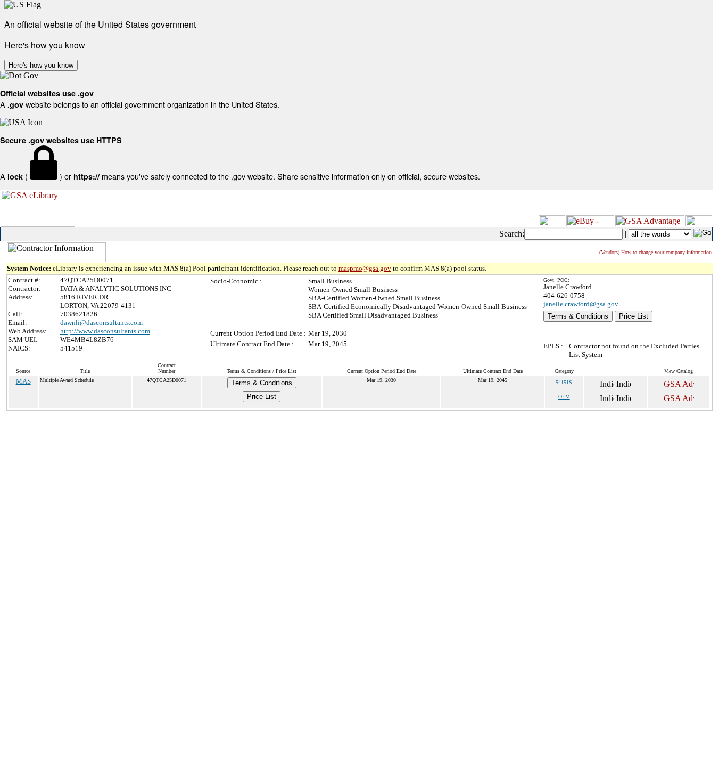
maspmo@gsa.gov (364, 268)
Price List (633, 316)
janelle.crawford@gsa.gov (580, 304)
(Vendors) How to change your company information (655, 252)
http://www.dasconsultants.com (105, 331)
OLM (564, 397)
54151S (564, 382)
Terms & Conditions (578, 316)
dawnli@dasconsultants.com (101, 323)
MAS (23, 381)
